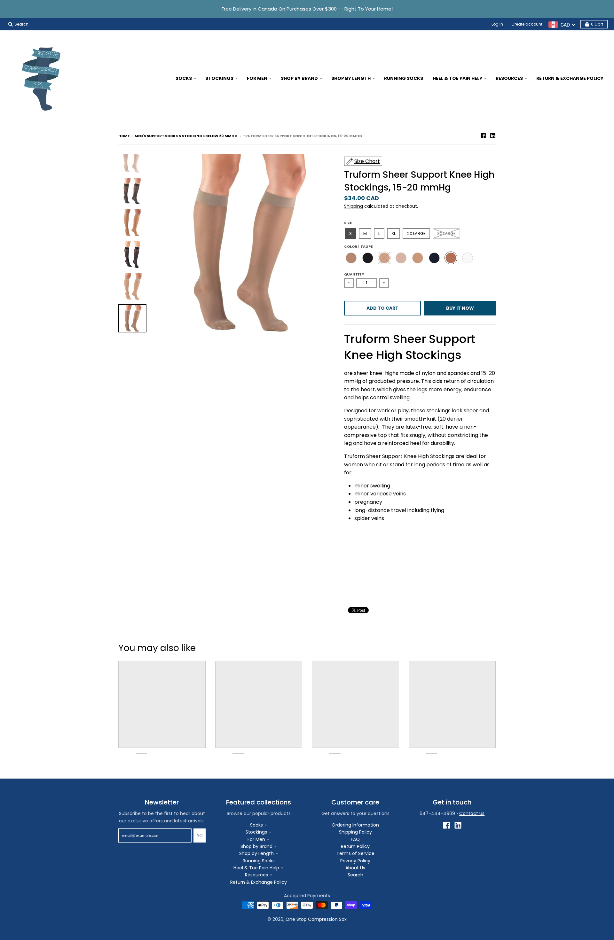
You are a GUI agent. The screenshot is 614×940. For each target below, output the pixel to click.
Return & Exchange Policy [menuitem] (569, 78)
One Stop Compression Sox (316, 919)
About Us (355, 868)
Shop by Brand (256, 846)
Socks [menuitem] (184, 78)
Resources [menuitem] (509, 78)
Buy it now (460, 308)
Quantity (354, 274)
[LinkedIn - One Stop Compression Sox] (493, 135)
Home (124, 135)
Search (355, 875)
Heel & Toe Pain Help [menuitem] (457, 78)
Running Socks (259, 861)
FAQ (355, 839)
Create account (526, 24)
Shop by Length (256, 853)
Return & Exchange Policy (258, 882)
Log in (497, 24)
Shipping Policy (355, 832)
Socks (256, 825)
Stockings (256, 832)
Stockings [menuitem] (219, 78)
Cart (597, 24)
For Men (256, 839)
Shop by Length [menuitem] (351, 78)
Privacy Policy (355, 861)
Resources (256, 875)
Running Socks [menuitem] (403, 78)
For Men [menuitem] (257, 78)
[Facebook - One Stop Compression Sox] (483, 135)
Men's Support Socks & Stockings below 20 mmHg (186, 135)
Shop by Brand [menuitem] (299, 78)
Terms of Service (355, 853)
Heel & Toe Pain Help (256, 868)
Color (358, 246)
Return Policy (355, 846)
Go (199, 835)
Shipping (353, 206)
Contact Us (471, 813)
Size (348, 222)
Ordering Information (355, 825)
